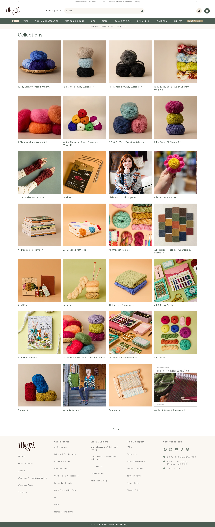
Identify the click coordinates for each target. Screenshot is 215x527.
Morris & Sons (102, 524)
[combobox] (104, 11)
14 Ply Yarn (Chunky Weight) (124, 86)
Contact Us (132, 454)
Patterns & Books (62, 461)
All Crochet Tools (118, 249)
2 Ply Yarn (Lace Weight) (31, 142)
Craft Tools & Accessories (66, 476)
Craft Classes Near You (65, 490)
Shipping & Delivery (136, 461)
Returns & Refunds (135, 468)
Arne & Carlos (71, 410)
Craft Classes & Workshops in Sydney (104, 448)
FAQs (129, 447)
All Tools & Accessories (121, 357)
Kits (56, 497)
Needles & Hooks (62, 468)
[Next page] (118, 428)
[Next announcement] (196, 2)
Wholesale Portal (25, 485)
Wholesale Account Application (32, 478)
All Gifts (22, 305)
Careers (21, 471)
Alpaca (22, 410)
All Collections (61, 447)
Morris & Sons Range (63, 512)
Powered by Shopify (118, 524)
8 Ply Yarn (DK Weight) (166, 142)
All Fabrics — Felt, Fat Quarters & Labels (172, 251)
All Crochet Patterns (74, 249)
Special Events (97, 473)
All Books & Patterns (29, 249)
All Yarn (158, 357)
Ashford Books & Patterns (168, 410)
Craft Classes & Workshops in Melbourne (104, 457)
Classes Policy (133, 490)
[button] (207, 11)
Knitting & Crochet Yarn (65, 454)
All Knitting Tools (163, 305)
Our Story (22, 492)
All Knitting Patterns (120, 305)
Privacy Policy (133, 483)
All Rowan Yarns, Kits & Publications (83, 357)
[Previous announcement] (19, 2)
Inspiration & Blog (99, 481)
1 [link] (95, 429)
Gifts (56, 504)
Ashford (113, 410)
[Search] (141, 10)
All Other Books (26, 357)
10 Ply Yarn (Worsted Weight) (34, 86)
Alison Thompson (163, 197)
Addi (65, 197)
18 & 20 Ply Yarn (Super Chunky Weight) (171, 88)
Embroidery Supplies (63, 483)
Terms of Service (135, 476)
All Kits (67, 305)
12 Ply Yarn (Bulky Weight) (77, 86)
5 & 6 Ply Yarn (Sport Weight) (125, 142)
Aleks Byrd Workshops (121, 197)
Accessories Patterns (30, 197)
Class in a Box (97, 466)
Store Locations (25, 463)
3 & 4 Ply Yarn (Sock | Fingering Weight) (80, 143)
